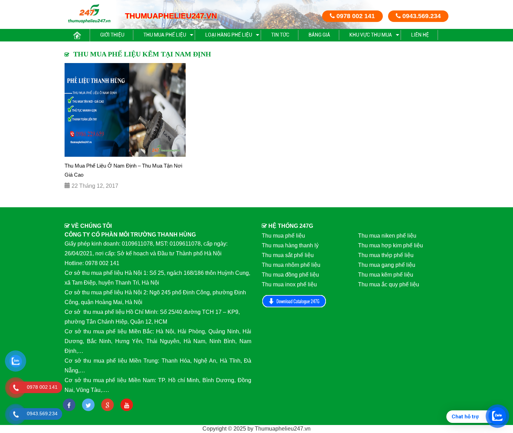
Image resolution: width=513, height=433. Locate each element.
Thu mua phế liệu (164, 35)
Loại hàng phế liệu (228, 35)
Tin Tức (280, 35)
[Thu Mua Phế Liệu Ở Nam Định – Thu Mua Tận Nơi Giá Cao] (125, 110)
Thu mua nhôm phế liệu (291, 265)
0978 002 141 (355, 16)
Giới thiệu (112, 35)
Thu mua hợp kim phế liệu (390, 245)
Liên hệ (420, 35)
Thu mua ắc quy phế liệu (388, 284)
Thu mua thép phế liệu (386, 255)
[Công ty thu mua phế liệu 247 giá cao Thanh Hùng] (89, 13)
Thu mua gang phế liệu (386, 265)
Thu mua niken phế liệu (387, 236)
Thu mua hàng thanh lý (290, 245)
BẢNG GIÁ (319, 35)
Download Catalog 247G (294, 301)
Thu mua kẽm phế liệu (385, 275)
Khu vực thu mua (370, 35)
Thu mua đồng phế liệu (290, 275)
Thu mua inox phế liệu (289, 284)
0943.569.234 (421, 16)
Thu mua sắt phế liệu (288, 255)
